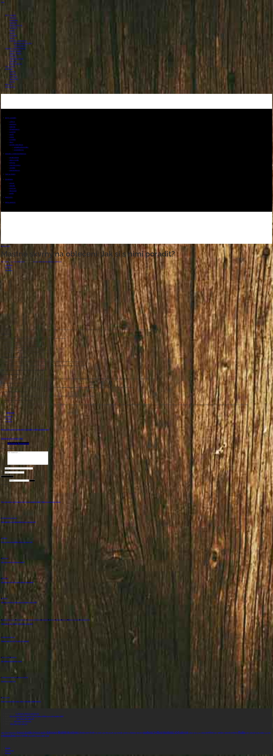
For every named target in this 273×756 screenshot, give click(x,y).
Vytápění (13, 36)
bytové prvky (39, 732)
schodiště (253, 733)
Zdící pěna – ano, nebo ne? (25, 719)
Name (3, 468)
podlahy (220, 732)
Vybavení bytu (20, 46)
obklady (191, 733)
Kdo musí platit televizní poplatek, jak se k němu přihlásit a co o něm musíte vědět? (36, 716)
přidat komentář (39, 261)
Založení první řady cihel (12, 438)
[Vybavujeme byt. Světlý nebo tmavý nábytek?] (6, 617)
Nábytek (13, 23)
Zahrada (9, 69)
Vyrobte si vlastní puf (8, 681)
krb (129, 733)
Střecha (13, 56)
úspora (38, 736)
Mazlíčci (9, 84)
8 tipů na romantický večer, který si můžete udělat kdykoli (21, 701)
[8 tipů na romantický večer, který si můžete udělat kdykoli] (6, 695)
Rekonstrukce (15, 64)
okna (203, 733)
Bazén (12, 82)
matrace (139, 732)
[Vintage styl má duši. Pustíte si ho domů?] (6, 635)
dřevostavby (110, 733)
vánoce (18, 736)
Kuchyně (13, 28)
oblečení (48, 261)
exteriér (125, 733)
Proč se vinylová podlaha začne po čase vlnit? (17, 542)
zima (29, 736)
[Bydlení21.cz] (20, 11)
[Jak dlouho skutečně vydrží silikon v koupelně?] (6, 576)
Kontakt (7, 748)
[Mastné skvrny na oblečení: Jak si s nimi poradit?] (45, 326)
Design (12, 71)
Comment (4, 464)
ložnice (133, 732)
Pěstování (13, 79)
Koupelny (13, 20)
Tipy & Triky (10, 66)
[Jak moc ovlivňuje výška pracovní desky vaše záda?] (6, 596)
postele (227, 732)
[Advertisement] (136, 229)
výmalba (24, 735)
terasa (266, 733)
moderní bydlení (153, 732)
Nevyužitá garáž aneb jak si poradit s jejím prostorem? (25, 430)
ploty (215, 733)
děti (96, 733)
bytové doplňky (25, 732)
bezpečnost (13, 733)
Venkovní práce (16, 59)
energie (119, 733)
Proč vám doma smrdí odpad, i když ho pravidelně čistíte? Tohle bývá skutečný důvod (30, 502)
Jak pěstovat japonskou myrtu (11, 661)
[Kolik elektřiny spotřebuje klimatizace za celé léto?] (6, 515)
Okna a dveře (15, 53)
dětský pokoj (102, 733)
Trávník (12, 74)
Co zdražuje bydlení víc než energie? (27, 714)
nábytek (183, 732)
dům (115, 733)
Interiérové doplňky (23, 43)
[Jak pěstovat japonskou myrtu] (6, 655)
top (269, 733)
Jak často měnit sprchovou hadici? (13, 562)
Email (3, 472)
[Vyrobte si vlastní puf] (6, 675)
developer (73, 732)
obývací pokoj (197, 733)
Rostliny (13, 77)
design (62, 732)
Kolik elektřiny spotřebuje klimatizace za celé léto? (18, 522)
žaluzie (47, 736)
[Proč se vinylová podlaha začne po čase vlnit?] (6, 536)
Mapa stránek (9, 751)
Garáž (12, 30)
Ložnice (12, 18)
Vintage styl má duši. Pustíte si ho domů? (15, 641)
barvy (7, 733)
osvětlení (209, 732)
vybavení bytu (8, 735)
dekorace (51, 732)
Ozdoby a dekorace (18, 41)
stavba (258, 733)
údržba (33, 736)
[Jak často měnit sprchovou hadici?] (6, 556)
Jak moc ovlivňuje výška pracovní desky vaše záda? (19, 602)
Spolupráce (10, 87)
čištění (42, 736)
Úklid (11, 38)
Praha (241, 732)
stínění (262, 733)
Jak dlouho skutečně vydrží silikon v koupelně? (17, 582)
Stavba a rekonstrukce (15, 48)
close (2, 2)
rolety (247, 733)
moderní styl (171, 732)
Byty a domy (10, 15)
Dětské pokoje (15, 25)
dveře (92, 732)
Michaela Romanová (18, 261)
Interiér (13, 61)
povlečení (234, 733)
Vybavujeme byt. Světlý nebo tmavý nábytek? (17, 624)
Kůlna (12, 33)
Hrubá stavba (15, 51)
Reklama (8, 753)
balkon (3, 733)
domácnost (84, 732)
